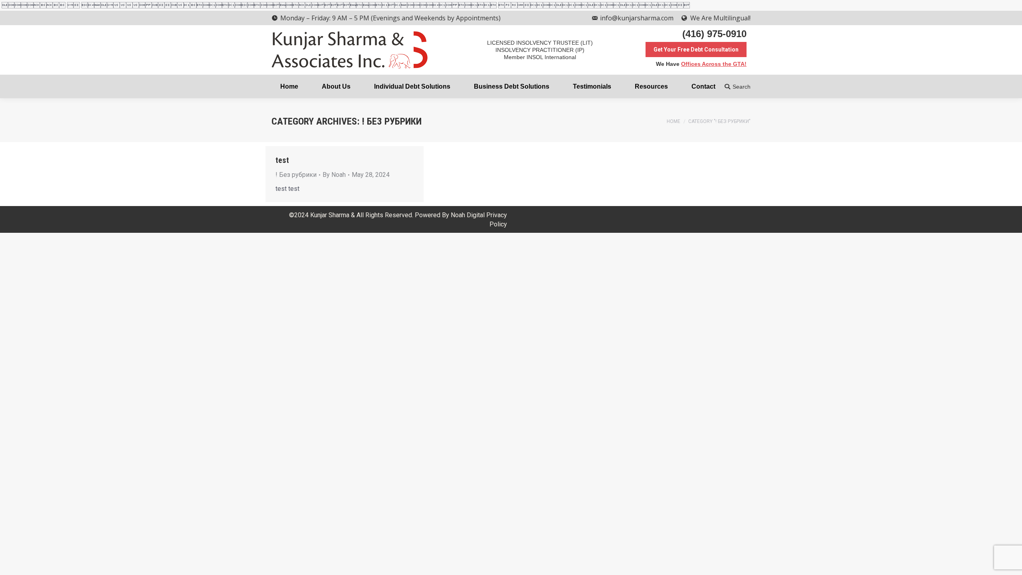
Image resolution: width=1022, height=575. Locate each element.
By (334, 174)
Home (673, 121)
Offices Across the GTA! (714, 64)
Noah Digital (468, 215)
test (282, 160)
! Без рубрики (296, 174)
